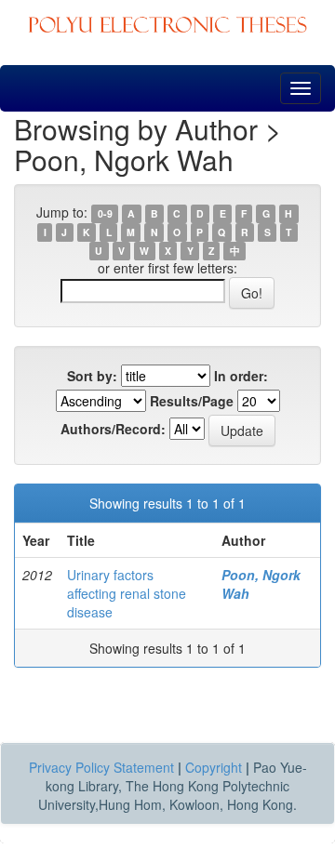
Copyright (213, 767)
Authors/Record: (113, 428)
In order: (241, 375)
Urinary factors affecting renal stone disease (126, 593)
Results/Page (192, 400)
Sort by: (92, 375)
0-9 (105, 213)
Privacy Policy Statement (101, 767)
